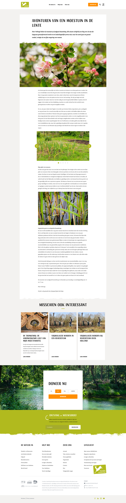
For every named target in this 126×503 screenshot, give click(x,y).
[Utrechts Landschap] (25, 4)
